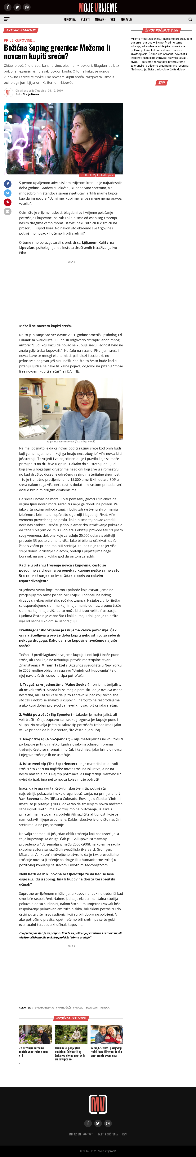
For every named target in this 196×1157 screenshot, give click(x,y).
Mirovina (70, 19)
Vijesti (85, 19)
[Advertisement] (71, 291)
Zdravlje (126, 19)
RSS (124, 1134)
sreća (105, 1008)
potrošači (64, 1008)
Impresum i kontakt (81, 1134)
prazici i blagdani (86, 1008)
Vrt (112, 19)
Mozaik (99, 19)
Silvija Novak (31, 94)
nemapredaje (45, 1008)
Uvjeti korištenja (107, 1134)
